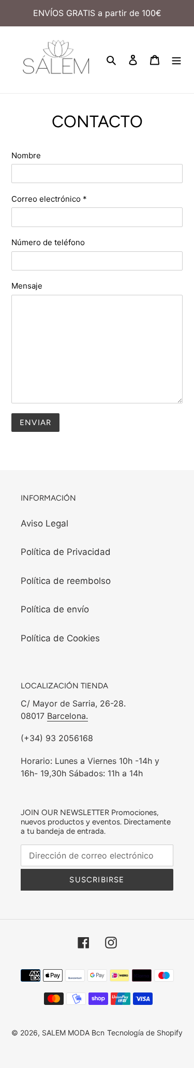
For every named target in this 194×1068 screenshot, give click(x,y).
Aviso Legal (44, 523)
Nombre (26, 155)
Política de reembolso (66, 581)
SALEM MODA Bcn (73, 1032)
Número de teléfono (48, 242)
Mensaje (26, 286)
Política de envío (55, 609)
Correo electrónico (49, 199)
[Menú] (176, 60)
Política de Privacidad (66, 552)
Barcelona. (67, 716)
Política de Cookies (60, 638)
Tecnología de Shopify (145, 1032)
